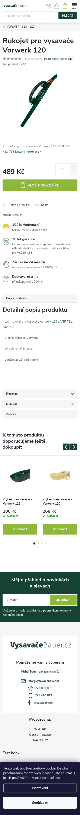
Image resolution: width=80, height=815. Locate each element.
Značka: (13, 215)
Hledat (67, 16)
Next (73, 447)
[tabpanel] (20, 496)
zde (57, 777)
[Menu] (74, 5)
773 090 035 (43, 688)
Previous (66, 447)
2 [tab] (38, 543)
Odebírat (63, 600)
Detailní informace (27, 152)
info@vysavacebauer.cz (43, 681)
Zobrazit (20, 529)
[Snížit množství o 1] (73, 172)
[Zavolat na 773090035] (48, 6)
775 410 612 (43, 695)
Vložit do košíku (44, 185)
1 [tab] (34, 543)
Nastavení (40, 788)
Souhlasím (40, 802)
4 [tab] (46, 543)
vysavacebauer (43, 703)
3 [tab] (42, 543)
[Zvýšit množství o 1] (73, 166)
